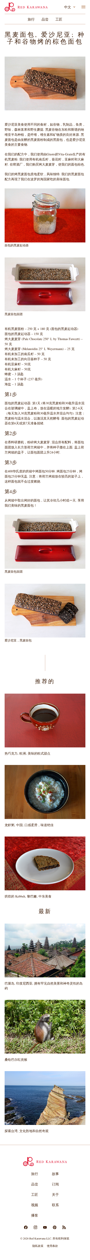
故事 (55, 1173)
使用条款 (52, 1246)
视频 (34, 1205)
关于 (55, 1194)
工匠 (58, 19)
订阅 (55, 1184)
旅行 (31, 19)
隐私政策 (37, 1246)
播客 (34, 1215)
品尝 (45, 19)
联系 (55, 1205)
